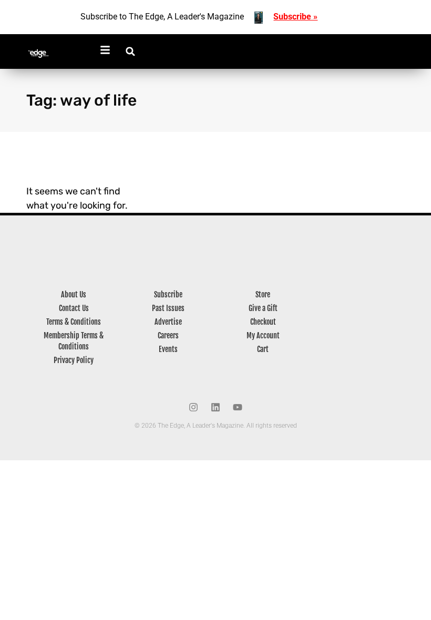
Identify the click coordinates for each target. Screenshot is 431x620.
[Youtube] (237, 407)
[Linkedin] (215, 407)
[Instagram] (193, 407)
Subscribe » (295, 17)
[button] (130, 51)
